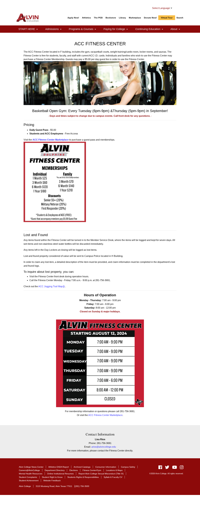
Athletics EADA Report (58, 467)
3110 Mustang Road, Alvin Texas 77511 (54, 486)
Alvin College (25, 486)
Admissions (55, 29)
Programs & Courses (84, 29)
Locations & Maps (114, 470)
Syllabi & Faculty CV (113, 477)
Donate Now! (150, 18)
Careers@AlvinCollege (29, 470)
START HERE (29, 29)
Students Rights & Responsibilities (83, 477)
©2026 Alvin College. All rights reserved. (166, 473)
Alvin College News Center (31, 467)
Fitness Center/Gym (92, 470)
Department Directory (55, 470)
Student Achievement (29, 480)
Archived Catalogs (82, 467)
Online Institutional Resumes (60, 473)
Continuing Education (150, 29)
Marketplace (135, 18)
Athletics (86, 18)
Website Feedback (52, 480)
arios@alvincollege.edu (103, 447)
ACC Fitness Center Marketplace (105, 415)
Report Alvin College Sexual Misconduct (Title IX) (101, 473)
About (176, 29)
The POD (98, 18)
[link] (37, 29)
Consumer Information (105, 467)
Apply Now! (73, 18)
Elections (73, 470)
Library (122, 18)
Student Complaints (28, 477)
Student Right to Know (52, 477)
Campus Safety (128, 467)
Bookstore (111, 18)
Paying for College (117, 29)
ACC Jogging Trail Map (50, 286)
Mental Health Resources (30, 473)
